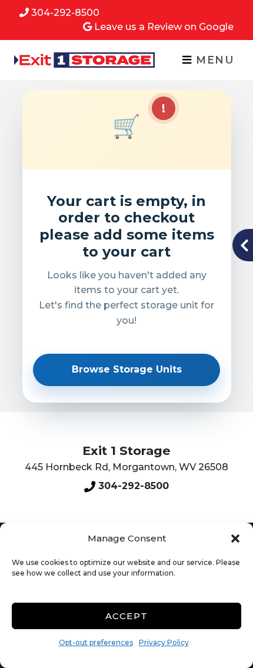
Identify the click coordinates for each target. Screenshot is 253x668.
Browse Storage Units (127, 369)
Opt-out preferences (96, 642)
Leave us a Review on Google (164, 26)
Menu (213, 60)
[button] (235, 538)
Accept (126, 616)
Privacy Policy (164, 642)
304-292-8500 (65, 12)
